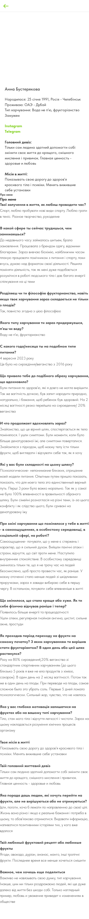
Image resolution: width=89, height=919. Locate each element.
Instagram (13, 126)
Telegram (12, 131)
